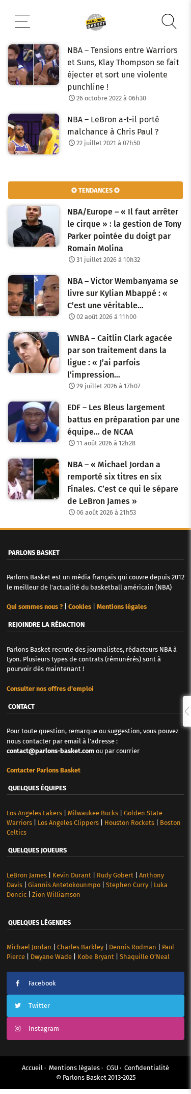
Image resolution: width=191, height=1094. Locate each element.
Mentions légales (74, 1068)
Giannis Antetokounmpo (64, 885)
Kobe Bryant (95, 956)
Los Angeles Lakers (34, 813)
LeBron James (27, 875)
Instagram (44, 1028)
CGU (112, 1068)
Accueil (32, 1068)
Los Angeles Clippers (68, 822)
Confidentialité (146, 1068)
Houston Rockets (129, 822)
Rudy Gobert (115, 875)
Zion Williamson (56, 894)
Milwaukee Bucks (93, 813)
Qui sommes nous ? (35, 606)
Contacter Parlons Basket (43, 770)
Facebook (42, 983)
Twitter (39, 1005)
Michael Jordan (29, 947)
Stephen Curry (127, 885)
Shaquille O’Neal (145, 956)
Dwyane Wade (51, 956)
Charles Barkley (80, 947)
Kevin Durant (71, 875)
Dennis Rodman (132, 947)
